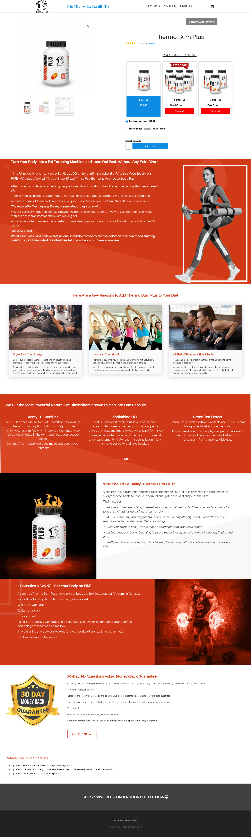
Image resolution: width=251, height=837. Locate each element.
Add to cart (150, 146)
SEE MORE (125, 459)
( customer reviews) (145, 43)
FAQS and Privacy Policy (125, 821)
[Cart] (212, 6)
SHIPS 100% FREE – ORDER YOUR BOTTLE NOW (123, 797)
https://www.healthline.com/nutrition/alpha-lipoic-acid (36, 773)
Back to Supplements (202, 21)
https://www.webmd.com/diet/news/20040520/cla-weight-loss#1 (42, 765)
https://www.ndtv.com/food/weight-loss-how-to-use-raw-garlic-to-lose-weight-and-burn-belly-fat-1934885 (62, 769)
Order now (82, 734)
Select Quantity (133, 141)
